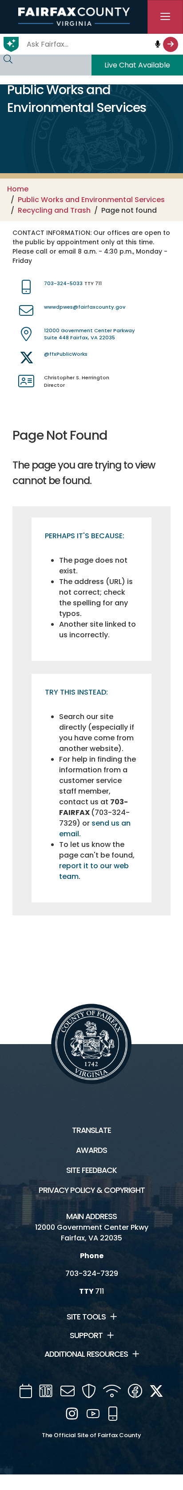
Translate (91, 1130)
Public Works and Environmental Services (91, 200)
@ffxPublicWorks (66, 354)
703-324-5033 (63, 283)
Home (17, 189)
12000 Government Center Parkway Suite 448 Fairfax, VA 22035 (89, 334)
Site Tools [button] (86, 1316)
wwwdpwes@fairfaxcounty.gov (84, 306)
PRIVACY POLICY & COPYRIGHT (92, 1190)
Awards (91, 1150)
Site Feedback (91, 1170)
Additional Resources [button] (86, 1354)
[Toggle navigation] (165, 17)
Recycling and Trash (54, 210)
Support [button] (86, 1335)
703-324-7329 (91, 1273)
